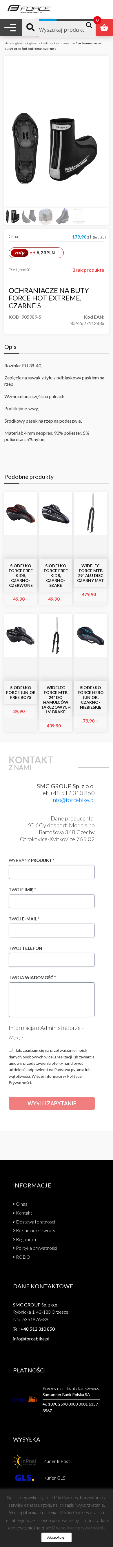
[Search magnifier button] (90, 25)
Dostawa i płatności (35, 1221)
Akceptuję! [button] (56, 1537)
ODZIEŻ (48, 43)
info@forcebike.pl (73, 799)
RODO (23, 1256)
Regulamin (26, 1239)
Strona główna (15, 43)
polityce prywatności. (82, 1527)
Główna (34, 43)
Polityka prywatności (36, 1248)
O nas (21, 1203)
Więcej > (16, 1037)
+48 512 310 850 (38, 1329)
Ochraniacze (65, 43)
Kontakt (24, 1212)
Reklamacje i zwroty (35, 1230)
